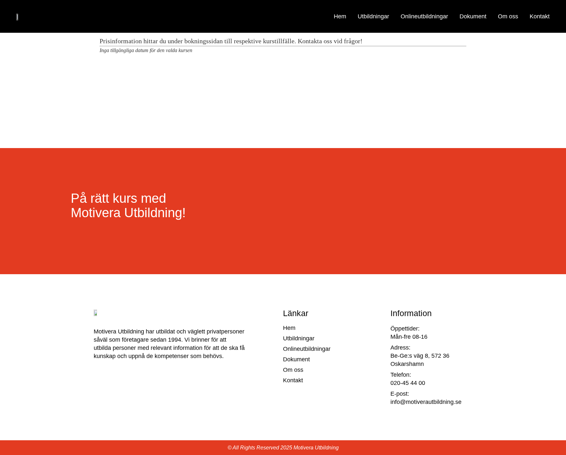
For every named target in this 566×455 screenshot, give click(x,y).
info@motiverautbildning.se (426, 402)
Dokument (473, 16)
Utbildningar (373, 16)
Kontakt (540, 16)
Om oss (508, 16)
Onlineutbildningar (424, 16)
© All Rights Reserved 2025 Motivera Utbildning (283, 447)
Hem (340, 16)
